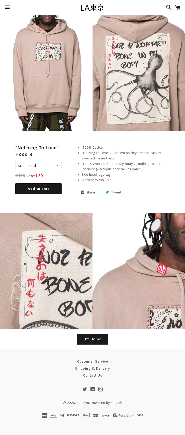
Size (21, 165)
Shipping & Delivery (92, 368)
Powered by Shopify (106, 402)
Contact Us (92, 375)
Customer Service (92, 361)
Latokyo (83, 402)
